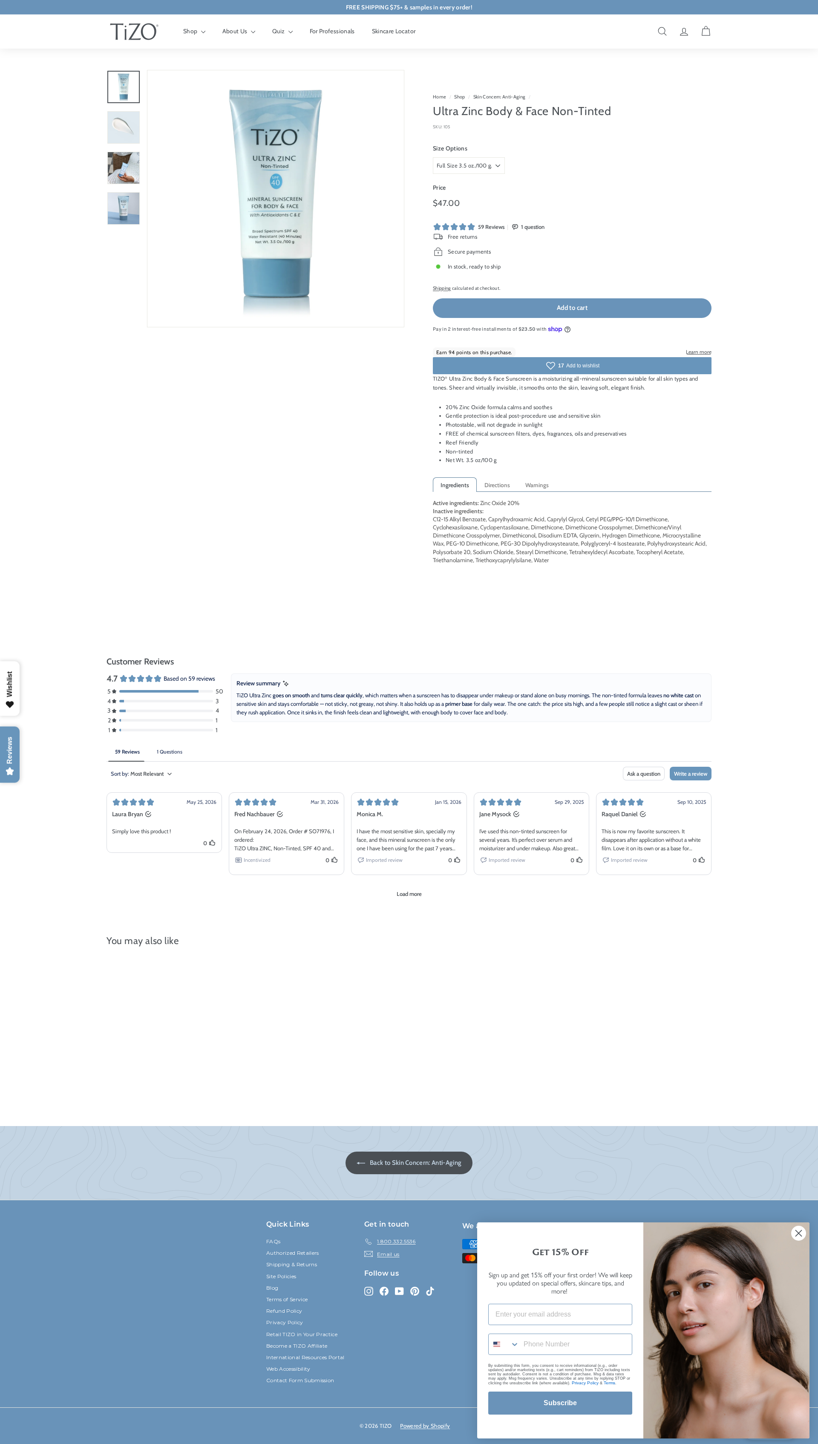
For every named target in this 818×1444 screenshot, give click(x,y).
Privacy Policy (284, 1322)
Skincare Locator (394, 31)
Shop (191, 31)
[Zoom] (275, 198)
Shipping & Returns (291, 1264)
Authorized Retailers (292, 1253)
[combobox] (504, 1344)
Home (439, 97)
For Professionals (332, 31)
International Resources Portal (305, 1357)
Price (439, 187)
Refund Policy (284, 1311)
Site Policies (281, 1276)
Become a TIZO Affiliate (296, 1346)
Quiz (279, 31)
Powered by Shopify (425, 1425)
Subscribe (560, 1402)
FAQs (273, 1241)
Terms (609, 1382)
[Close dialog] (798, 1233)
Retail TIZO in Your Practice (301, 1334)
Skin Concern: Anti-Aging (499, 97)
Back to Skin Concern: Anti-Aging (415, 1163)
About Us (235, 31)
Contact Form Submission (300, 1380)
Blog (272, 1288)
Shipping (442, 288)
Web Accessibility (288, 1369)
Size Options (450, 148)
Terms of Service (287, 1299)
